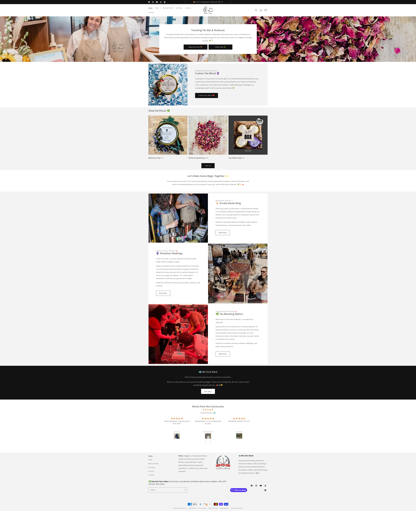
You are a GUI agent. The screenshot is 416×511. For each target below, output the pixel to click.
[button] (158, 8)
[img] (208, 409)
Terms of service (213, 508)
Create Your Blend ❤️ (206, 95)
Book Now (223, 233)
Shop (150, 460)
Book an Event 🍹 (195, 47)
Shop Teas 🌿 (220, 47)
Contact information (237, 508)
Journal (151, 471)
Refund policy (192, 508)
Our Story (208, 391)
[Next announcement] (231, 2)
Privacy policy (203, 508)
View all (208, 166)
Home (150, 456)
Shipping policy (224, 508)
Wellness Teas (154, 158)
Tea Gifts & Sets (235, 158)
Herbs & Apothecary (197, 158)
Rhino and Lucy (182, 508)
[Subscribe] (185, 489)
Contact (151, 475)
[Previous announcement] (185, 2)
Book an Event (153, 464)
